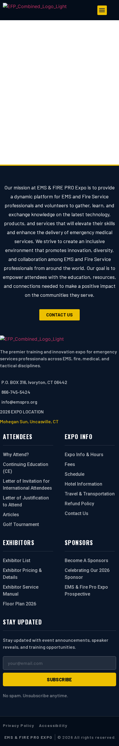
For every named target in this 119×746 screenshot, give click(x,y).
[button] (102, 10)
